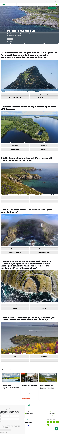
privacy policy (6, 427)
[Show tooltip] (20, 418)
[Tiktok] (48, 425)
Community (42, 1)
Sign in (56, 1)
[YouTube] (57, 422)
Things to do (20, 4)
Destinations (11, 4)
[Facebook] (48, 422)
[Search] (56, 4)
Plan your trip (29, 4)
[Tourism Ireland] (4, 4)
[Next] (57, 387)
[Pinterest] (54, 422)
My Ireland (49, 1)
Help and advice (39, 4)
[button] (18, 374)
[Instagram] (51, 422)
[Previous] (2, 387)
